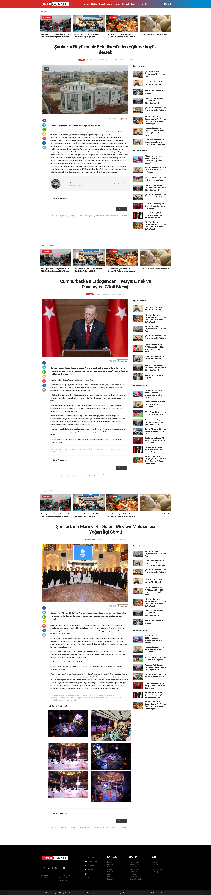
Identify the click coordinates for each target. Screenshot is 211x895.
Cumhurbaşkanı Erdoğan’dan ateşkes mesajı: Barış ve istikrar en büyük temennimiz (155, 142)
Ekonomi (116, 4)
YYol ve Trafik (134, 864)
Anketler (155, 864)
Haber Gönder (63, 880)
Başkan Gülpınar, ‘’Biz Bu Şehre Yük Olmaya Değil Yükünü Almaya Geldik (153, 215)
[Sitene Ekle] (68, 868)
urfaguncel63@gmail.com (74, 185)
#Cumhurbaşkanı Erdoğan (59, 449)
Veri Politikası (45, 880)
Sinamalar (133, 872)
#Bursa (60, 451)
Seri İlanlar (133, 874)
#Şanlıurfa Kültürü (57, 700)
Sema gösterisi (103, 641)
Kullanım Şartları (64, 875)
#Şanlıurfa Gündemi (102, 449)
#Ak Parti (114, 449)
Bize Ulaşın (91, 878)
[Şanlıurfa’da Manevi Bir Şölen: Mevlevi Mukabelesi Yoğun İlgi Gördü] (85, 573)
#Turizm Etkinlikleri (71, 700)
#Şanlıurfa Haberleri (57, 695)
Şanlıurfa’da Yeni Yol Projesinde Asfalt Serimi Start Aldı (155, 74)
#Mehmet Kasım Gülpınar (59, 698)
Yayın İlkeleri (45, 878)
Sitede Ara (156, 862)
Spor (133, 4)
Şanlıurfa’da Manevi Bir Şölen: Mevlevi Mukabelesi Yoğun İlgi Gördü (155, 110)
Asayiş (109, 4)
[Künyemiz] (86, 874)
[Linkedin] (57, 868)
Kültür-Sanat (53, 491)
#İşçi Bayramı (123, 449)
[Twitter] (45, 868)
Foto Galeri (92, 857)
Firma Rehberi (134, 876)
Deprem (85, 4)
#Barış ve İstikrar (88, 449)
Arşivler (91, 870)
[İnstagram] (49, 868)
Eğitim (51, 11)
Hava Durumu (134, 862)
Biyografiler (156, 867)
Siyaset (102, 4)
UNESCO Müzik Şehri (58, 680)
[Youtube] (53, 868)
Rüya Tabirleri (157, 869)
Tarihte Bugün (134, 869)
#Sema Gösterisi (87, 695)
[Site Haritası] (64, 868)
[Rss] (60, 868)
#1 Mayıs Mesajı (75, 449)
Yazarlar (90, 866)
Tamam (163, 893)
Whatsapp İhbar (64, 878)
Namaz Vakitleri (135, 867)
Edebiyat (139, 4)
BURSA (53, 395)
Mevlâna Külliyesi (71, 638)
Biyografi (125, 4)
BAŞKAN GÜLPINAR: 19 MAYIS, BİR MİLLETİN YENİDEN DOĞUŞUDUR (155, 170)
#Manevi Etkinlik (89, 698)
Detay (155, 893)
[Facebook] (41, 868)
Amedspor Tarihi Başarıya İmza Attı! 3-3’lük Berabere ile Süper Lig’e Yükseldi (155, 101)
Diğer (147, 4)
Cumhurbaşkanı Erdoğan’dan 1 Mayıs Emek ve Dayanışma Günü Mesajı (155, 206)
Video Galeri (92, 862)
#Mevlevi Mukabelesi (73, 695)
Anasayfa (44, 11)
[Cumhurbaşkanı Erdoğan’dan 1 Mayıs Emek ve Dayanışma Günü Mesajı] (85, 328)
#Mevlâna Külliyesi (75, 698)
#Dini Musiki (100, 698)
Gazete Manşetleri (136, 879)
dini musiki (71, 631)
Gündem (94, 4)
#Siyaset (54, 451)
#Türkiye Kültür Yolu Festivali (104, 695)
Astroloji (155, 872)
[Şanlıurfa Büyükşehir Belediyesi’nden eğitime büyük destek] (85, 89)
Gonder (121, 209)
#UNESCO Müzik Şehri (113, 698)
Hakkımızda (45, 875)
